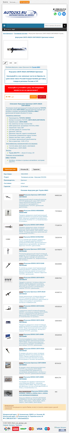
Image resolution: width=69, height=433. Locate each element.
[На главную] (20, 14)
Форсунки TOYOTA (40, 177)
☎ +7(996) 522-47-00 (59, 9)
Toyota (34, 67)
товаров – (10, 29)
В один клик (41, 96)
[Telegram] (60, 15)
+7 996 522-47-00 (10, 418)
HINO (38, 67)
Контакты (12, 425)
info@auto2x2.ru (60, 11)
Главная (5, 425)
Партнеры (19, 425)
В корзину (33, 96)
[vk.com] (64, 15)
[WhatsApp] (55, 15)
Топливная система (27, 177)
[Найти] (65, 26)
